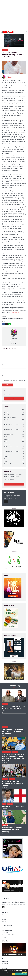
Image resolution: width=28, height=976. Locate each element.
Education (6, 422)
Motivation (6, 439)
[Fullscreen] (24, 954)
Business (6, 412)
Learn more (24, 972)
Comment (4, 352)
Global (5, 431)
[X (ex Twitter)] (6, 501)
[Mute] (21, 954)
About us (4, 937)
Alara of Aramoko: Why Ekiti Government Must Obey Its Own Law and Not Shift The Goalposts (13, 757)
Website (4, 375)
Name (4, 364)
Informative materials (8, 434)
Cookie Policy (5, 932)
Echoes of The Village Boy (10, 417)
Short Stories (7, 451)
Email (3, 370)
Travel (5, 458)
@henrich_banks (15, 312)
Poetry (5, 446)
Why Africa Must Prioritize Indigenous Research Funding (12, 830)
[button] (14, 949)
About (3, 914)
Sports (5, 453)
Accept (14, 973)
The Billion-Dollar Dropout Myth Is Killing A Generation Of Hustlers (13, 731)
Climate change (7, 414)
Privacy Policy (5, 927)
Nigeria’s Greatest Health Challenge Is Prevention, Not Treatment (13, 783)
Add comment (5, 59)
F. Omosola (14, 338)
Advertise (4, 921)
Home (3, 917)
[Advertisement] (14, 15)
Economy (6, 419)
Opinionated (5, 50)
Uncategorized (7, 463)
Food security (7, 429)
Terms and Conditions (7, 930)
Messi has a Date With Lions (13, 806)
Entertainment (7, 424)
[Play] (4, 954)
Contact (4, 919)
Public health (7, 449)
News (5, 441)
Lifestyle (6, 436)
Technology (6, 456)
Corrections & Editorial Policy (8, 934)
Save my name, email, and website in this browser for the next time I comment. (14, 381)
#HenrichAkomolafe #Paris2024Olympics (12, 318)
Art (5, 409)
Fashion (6, 427)
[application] (14, 949)
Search (14, 398)
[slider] (12, 954)
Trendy (5, 461)
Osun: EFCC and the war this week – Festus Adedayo (13, 707)
